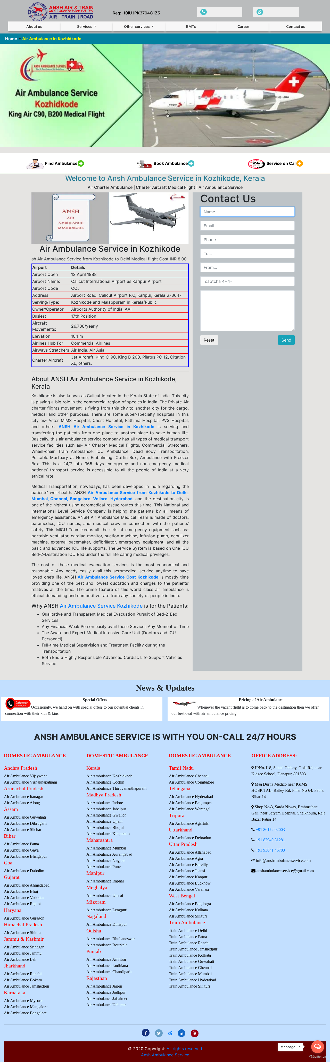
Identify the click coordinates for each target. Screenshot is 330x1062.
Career (243, 26)
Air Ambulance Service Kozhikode (101, 606)
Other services (137, 26)
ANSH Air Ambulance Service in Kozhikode (106, 426)
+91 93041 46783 (270, 850)
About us (34, 26)
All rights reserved (184, 1048)
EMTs (191, 26)
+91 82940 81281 (270, 840)
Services (85, 26)
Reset (209, 340)
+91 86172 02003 (270, 829)
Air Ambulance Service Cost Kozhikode (118, 577)
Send (286, 340)
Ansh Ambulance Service (165, 1054)
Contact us (295, 26)
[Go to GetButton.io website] (317, 1056)
